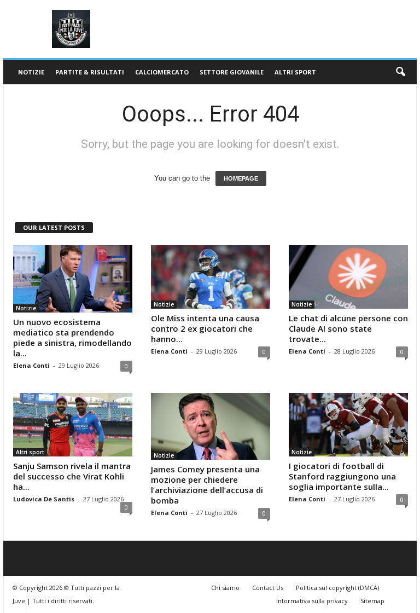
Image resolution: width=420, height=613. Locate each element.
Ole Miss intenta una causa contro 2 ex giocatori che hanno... (205, 328)
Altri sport (295, 72)
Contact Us (267, 587)
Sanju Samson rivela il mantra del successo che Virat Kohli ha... (72, 476)
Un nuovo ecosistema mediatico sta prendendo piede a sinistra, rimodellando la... (72, 337)
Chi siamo (225, 587)
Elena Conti (31, 365)
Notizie (31, 72)
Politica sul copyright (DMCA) (337, 587)
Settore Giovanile (232, 72)
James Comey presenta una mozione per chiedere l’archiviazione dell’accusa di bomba (207, 485)
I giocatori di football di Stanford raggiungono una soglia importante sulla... (342, 476)
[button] (400, 72)
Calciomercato (162, 72)
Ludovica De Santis (43, 499)
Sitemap (372, 601)
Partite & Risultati (89, 72)
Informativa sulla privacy (312, 601)
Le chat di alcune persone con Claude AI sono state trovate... (348, 328)
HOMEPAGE (241, 178)
